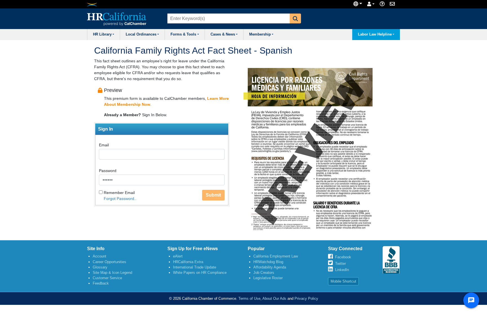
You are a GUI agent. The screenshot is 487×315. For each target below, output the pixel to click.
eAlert (178, 256)
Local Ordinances (141, 34)
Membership (260, 34)
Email (104, 145)
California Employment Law (275, 256)
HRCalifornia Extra (188, 262)
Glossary (100, 267)
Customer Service (107, 278)
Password (107, 170)
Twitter (340, 263)
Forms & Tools (183, 34)
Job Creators (263, 272)
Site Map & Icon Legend (112, 272)
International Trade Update (194, 267)
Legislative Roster (268, 278)
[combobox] (228, 18)
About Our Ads (274, 298)
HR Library (102, 34)
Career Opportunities (109, 262)
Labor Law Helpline (375, 34)
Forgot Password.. (120, 198)
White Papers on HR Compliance (200, 272)
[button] (295, 18)
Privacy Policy (306, 298)
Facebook (343, 257)
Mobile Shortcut (343, 281)
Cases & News (223, 34)
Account (99, 256)
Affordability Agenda (269, 267)
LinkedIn (342, 270)
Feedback (101, 283)
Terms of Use (249, 298)
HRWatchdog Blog (268, 262)
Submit (213, 195)
